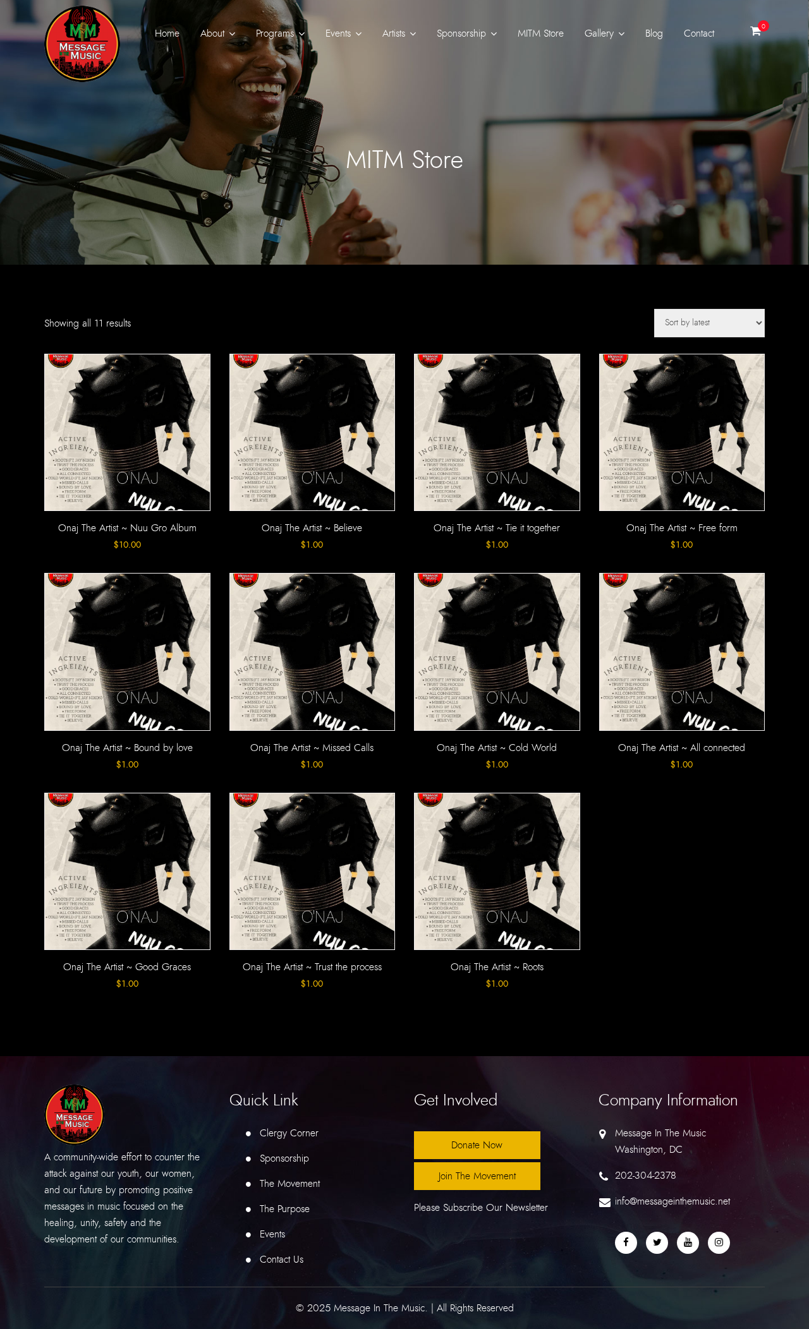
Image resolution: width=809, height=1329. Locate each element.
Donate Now (476, 1145)
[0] (755, 34)
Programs (275, 33)
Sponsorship (461, 33)
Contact (699, 33)
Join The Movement (477, 1176)
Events (338, 33)
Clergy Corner (289, 1133)
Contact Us (281, 1259)
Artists (393, 33)
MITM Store (541, 33)
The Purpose (285, 1209)
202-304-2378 (645, 1175)
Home (167, 33)
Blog (654, 33)
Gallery (599, 33)
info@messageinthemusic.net (672, 1201)
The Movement (290, 1184)
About (212, 33)
